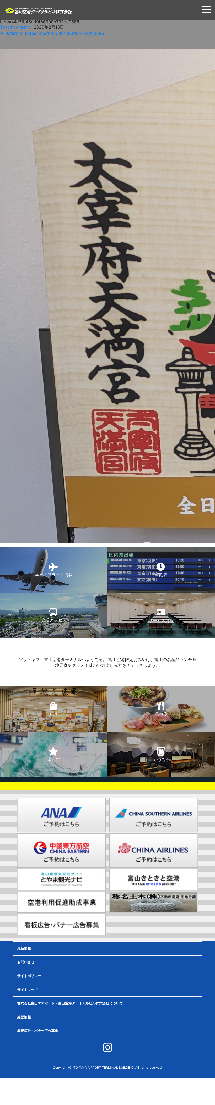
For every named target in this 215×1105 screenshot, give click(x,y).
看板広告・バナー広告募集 (37, 1031)
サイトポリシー (29, 976)
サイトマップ (27, 989)
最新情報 (24, 948)
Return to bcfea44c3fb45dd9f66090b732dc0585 (52, 33)
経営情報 (24, 1017)
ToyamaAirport (15, 27)
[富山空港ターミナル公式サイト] (38, 10)
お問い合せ (25, 962)
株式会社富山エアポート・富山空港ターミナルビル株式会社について (70, 1003)
